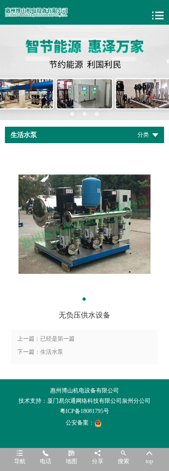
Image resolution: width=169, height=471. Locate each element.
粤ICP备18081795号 (84, 411)
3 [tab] (97, 114)
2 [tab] (84, 114)
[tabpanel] (84, 72)
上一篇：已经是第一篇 (46, 339)
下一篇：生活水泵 (40, 352)
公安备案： (80, 423)
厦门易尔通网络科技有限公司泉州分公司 (99, 401)
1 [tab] (72, 114)
